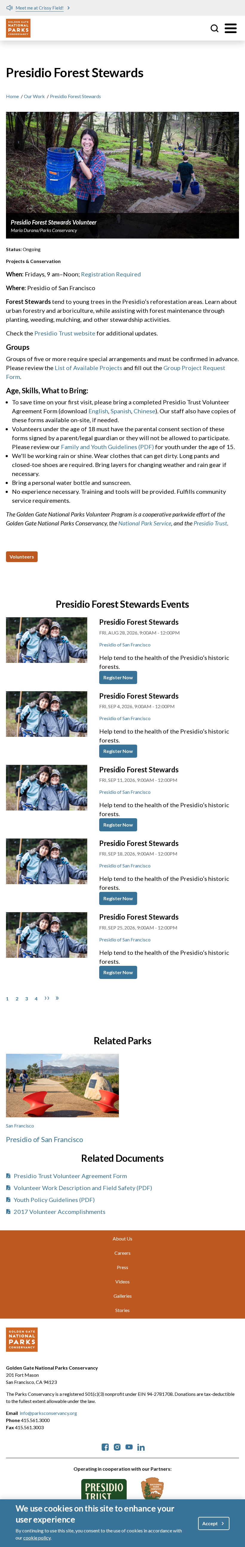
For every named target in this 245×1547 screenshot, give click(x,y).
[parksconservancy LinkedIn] (141, 1446)
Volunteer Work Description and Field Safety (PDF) (83, 1187)
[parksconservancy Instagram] (117, 1446)
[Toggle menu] (230, 28)
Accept (210, 1523)
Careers (122, 1253)
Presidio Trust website (64, 333)
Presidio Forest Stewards (139, 622)
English (98, 410)
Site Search (214, 28)
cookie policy (36, 1537)
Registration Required (111, 274)
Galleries (123, 1296)
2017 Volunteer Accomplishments (59, 1211)
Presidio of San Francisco (125, 644)
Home (12, 96)
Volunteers (22, 556)
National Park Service (144, 523)
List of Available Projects (88, 367)
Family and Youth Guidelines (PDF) (107, 446)
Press (122, 1267)
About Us (122, 1238)
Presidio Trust (210, 523)
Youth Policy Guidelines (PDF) (54, 1199)
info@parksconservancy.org (48, 1413)
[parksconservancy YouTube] (129, 1446)
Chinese (144, 410)
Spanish (121, 410)
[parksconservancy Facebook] (105, 1446)
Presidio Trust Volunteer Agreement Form (70, 1175)
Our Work (34, 96)
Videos (122, 1281)
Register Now (118, 677)
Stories (122, 1310)
